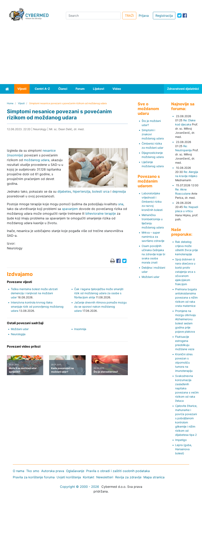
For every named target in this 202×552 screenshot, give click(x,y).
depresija (119, 191)
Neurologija (18, 334)
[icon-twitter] (179, 15)
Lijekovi (98, 89)
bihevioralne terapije (100, 213)
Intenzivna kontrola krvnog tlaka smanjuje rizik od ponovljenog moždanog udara (37, 306)
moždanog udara (36, 160)
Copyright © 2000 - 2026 (79, 487)
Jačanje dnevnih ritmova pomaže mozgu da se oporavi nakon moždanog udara (100, 306)
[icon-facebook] (184, 15)
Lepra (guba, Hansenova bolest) (183, 449)
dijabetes (64, 191)
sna (120, 204)
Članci (62, 89)
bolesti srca (100, 191)
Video (116, 89)
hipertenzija (81, 191)
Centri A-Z (42, 89)
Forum (80, 89)
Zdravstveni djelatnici (183, 89)
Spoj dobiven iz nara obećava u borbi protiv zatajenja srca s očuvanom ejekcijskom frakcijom (185, 272)
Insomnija (80, 329)
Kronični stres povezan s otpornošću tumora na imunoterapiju (184, 362)
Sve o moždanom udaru (148, 109)
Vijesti (21, 89)
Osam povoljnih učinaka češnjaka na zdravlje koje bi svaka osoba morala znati (153, 254)
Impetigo (181, 440)
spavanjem (70, 209)
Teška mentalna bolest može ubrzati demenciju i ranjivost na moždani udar (34, 293)
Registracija (164, 16)
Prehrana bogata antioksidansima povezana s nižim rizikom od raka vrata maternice (186, 297)
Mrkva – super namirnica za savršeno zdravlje (153, 236)
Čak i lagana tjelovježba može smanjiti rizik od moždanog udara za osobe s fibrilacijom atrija (98, 293)
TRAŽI (129, 16)
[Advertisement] (101, 54)
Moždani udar (20, 329)
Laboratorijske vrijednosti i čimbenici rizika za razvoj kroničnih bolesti (152, 202)
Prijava (144, 16)
